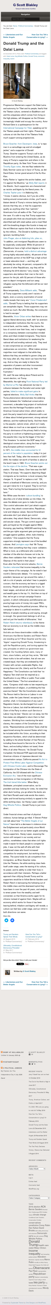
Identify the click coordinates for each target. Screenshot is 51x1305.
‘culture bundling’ (33, 495)
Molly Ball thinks (27, 394)
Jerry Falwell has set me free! (39, 1074)
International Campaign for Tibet (17, 127)
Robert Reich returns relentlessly (18, 622)
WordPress (42, 1302)
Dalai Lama (10, 56)
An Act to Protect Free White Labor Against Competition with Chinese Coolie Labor (25, 762)
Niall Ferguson (36, 1265)
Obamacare (41, 1267)
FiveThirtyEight (11, 1062)
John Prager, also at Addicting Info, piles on (22, 238)
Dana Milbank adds (28, 290)
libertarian (31, 1260)
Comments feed (34, 1185)
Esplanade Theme (17, 1302)
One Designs (30, 1302)
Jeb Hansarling (45, 1254)
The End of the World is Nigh (39, 1081)
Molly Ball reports (37, 182)
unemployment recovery (35, 1288)
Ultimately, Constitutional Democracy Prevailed (12, 946)
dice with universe (39, 1236)
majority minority (39, 1260)
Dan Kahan (33, 1227)
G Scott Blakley (25, 4)
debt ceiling (38, 1231)
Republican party (37, 1275)
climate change (39, 1214)
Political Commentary (25, 26)
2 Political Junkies (12, 1068)
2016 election (34, 1206)
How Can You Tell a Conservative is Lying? (34, 935)
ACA (43, 1206)
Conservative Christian (35, 1220)
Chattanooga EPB (37, 1212)
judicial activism (33, 1257)
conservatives (35, 1222)
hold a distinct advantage (35, 251)
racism (12, 59)
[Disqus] (25, 1020)
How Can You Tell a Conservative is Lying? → (37, 35)
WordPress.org (34, 1189)
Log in (31, 1178)
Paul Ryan (33, 1270)
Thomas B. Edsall (42, 1285)
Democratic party (38, 1234)
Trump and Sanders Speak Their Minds (10, 935)
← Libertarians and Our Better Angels (13, 35)
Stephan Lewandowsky (41, 1277)
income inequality (34, 1252)
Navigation (25, 14)
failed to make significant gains (24, 391)
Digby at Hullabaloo (13, 1052)
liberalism (42, 1256)
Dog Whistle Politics (21, 56)
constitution (34, 1225)
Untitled (3, 1055)
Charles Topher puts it (13, 192)
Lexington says (22, 544)
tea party (39, 1282)
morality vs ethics (39, 1262)
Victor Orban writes (22, 316)
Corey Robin (44, 1225)
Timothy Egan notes (12, 166)
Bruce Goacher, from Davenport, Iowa (20, 143)
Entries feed (33, 1181)
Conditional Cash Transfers (36, 1217)
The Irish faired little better (15, 782)
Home (15, 26)
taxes (31, 1282)
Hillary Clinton (40, 1247)
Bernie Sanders (35, 1209)
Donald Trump (32, 56)
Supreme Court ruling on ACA (37, 1280)
